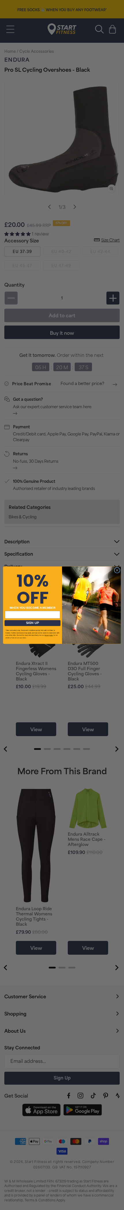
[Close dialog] (117, 570)
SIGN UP (32, 623)
